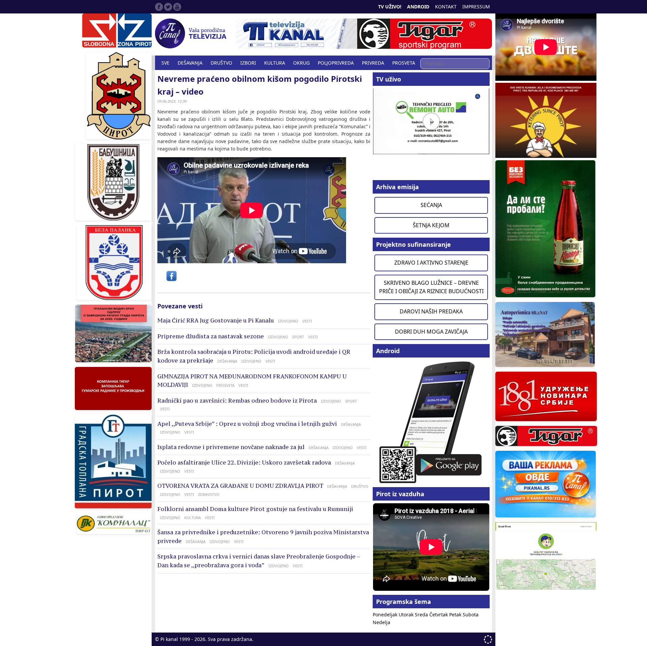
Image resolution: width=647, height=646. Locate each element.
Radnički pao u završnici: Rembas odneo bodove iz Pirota (237, 400)
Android (418, 6)
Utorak (407, 614)
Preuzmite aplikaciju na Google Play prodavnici (431, 421)
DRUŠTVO (221, 63)
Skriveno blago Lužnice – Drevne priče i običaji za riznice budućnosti (431, 287)
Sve (165, 63)
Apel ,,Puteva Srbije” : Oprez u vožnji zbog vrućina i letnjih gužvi (247, 424)
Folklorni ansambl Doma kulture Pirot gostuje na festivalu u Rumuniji (255, 509)
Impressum (476, 6)
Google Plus (177, 7)
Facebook (159, 7)
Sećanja (431, 205)
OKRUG (301, 63)
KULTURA (274, 63)
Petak (456, 614)
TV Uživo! (389, 6)
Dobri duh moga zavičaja (431, 331)
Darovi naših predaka (431, 311)
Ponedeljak (386, 614)
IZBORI (248, 63)
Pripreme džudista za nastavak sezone (210, 336)
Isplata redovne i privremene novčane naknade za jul (231, 447)
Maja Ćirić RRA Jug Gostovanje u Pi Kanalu (215, 320)
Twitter (168, 7)
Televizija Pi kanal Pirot (192, 34)
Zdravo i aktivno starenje (431, 262)
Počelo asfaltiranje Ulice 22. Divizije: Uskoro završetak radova (244, 462)
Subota (471, 614)
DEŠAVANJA (190, 63)
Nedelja (381, 622)
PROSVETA (403, 63)
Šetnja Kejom (431, 225)
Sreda (422, 614)
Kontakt (446, 6)
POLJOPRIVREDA (336, 63)
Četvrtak (439, 614)
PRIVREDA (373, 63)
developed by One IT (488, 639)
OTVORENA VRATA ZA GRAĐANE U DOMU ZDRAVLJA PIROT (240, 485)
